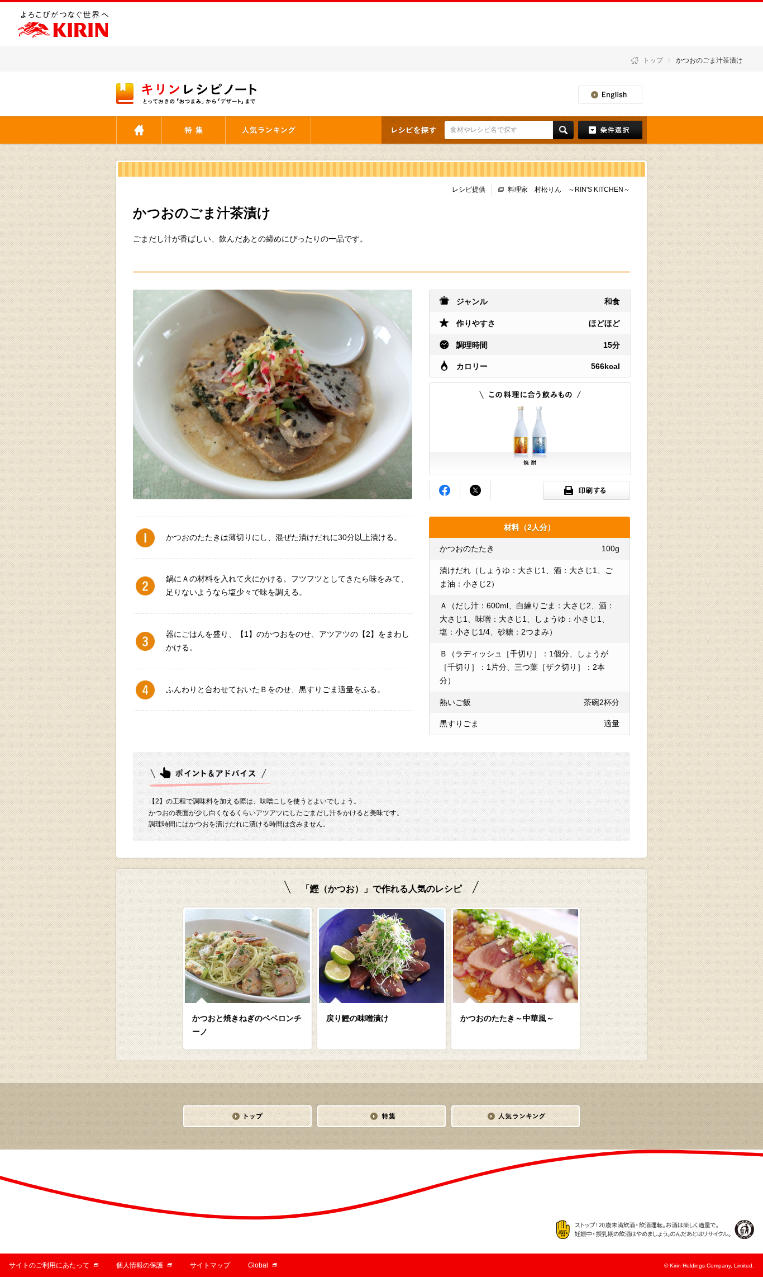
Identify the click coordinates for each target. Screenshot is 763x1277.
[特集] (381, 1116)
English (610, 95)
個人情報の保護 (144, 1265)
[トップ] (247, 1116)
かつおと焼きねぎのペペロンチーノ (247, 1025)
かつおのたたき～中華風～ (507, 1018)
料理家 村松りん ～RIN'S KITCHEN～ (569, 189)
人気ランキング (268, 130)
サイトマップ (210, 1265)
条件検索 (610, 130)
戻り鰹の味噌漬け (357, 1018)
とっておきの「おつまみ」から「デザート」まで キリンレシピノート (187, 93)
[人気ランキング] (515, 1116)
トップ (653, 60)
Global (262, 1265)
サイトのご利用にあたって (53, 1265)
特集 (193, 130)
